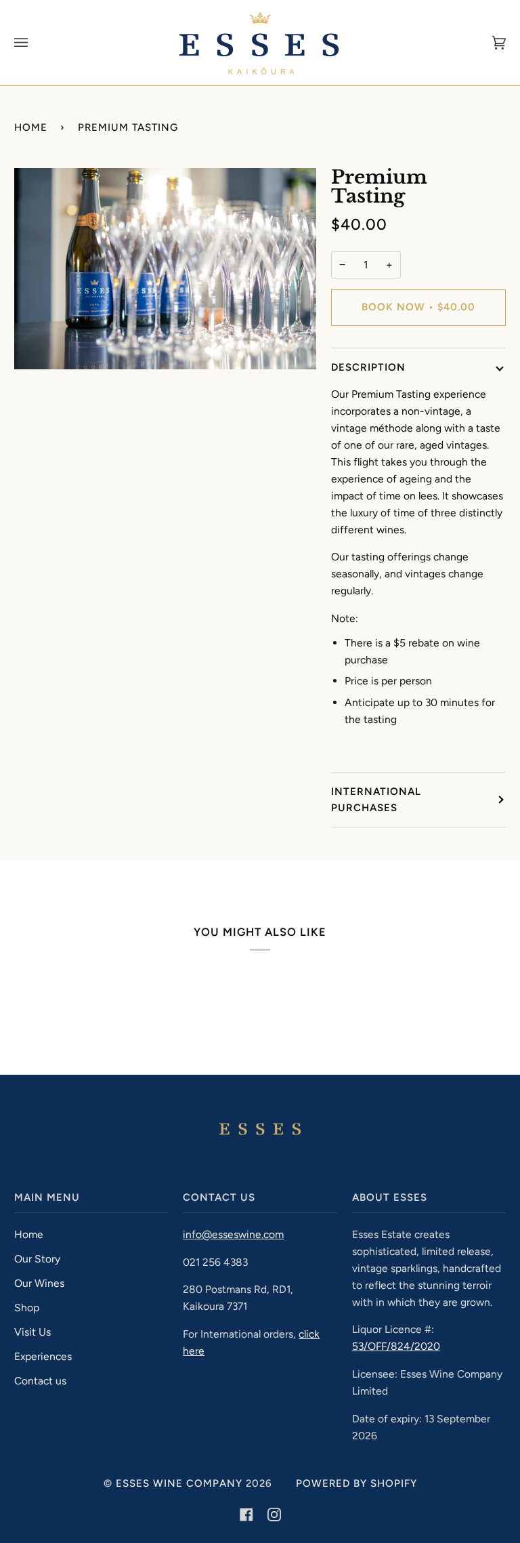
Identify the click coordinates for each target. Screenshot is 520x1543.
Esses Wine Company (179, 1483)
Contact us (40, 1380)
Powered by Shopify (356, 1483)
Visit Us (32, 1331)
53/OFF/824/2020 (396, 1346)
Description (368, 367)
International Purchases (376, 799)
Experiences (43, 1356)
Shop (26, 1307)
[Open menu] (34, 42)
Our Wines (39, 1283)
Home (30, 127)
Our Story (37, 1258)
